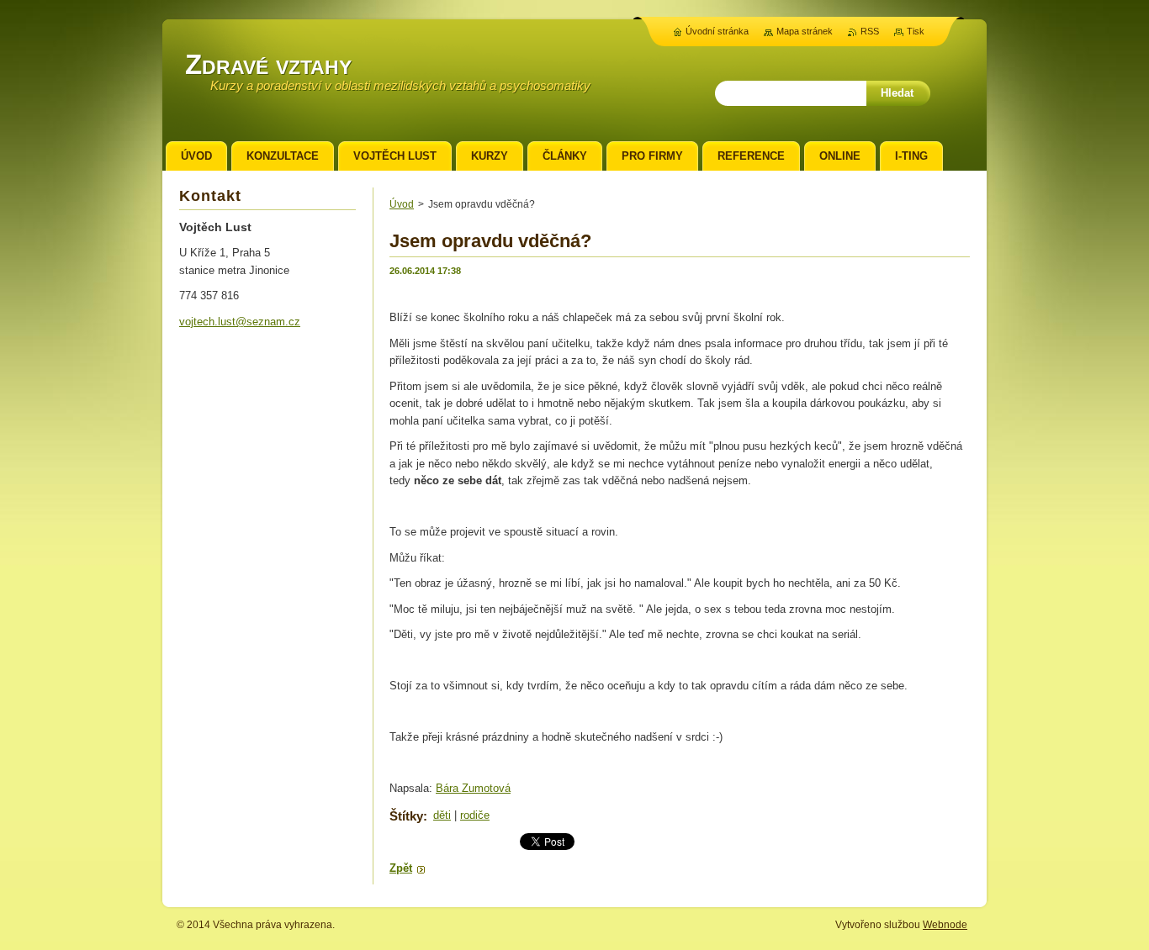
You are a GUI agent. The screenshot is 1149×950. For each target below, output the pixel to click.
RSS (869, 31)
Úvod (401, 204)
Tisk (915, 31)
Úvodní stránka (717, 31)
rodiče (475, 815)
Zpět (400, 868)
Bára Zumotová (473, 788)
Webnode (945, 925)
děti (442, 815)
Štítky (406, 816)
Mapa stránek (804, 31)
